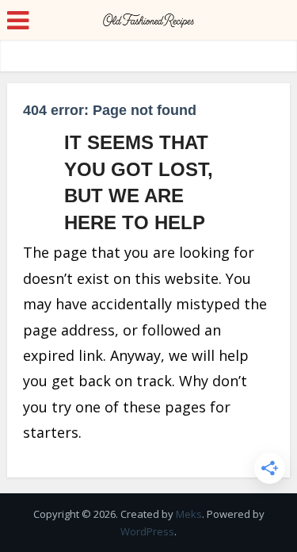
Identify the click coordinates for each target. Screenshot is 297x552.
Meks (189, 514)
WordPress (147, 531)
